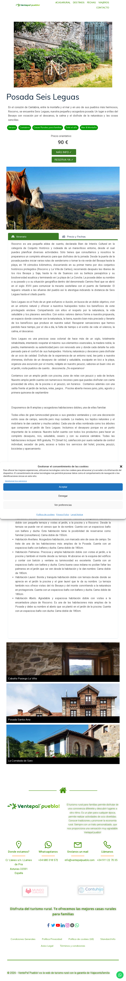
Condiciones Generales (23, 939)
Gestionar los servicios (16, 481)
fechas (91, 2)
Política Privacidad (52, 939)
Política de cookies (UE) (81, 939)
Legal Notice (77, 514)
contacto (102, 7)
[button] (121, 466)
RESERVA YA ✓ (63, 159)
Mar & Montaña (89, 127)
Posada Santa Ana (19, 719)
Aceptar (63, 486)
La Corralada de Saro (20, 760)
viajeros (103, 2)
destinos (78, 2)
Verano (12, 127)
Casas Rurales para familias (48, 127)
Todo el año (71, 127)
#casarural (62, 2)
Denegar (63, 495)
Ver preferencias (63, 504)
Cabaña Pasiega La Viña (22, 678)
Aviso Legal (47, 945)
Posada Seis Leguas (42, 97)
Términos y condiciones (72, 945)
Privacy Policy (62, 514)
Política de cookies (45, 514)
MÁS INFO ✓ (64, 152)
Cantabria (25, 127)
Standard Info (108, 939)
